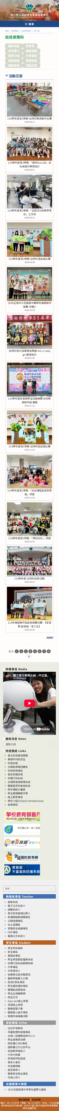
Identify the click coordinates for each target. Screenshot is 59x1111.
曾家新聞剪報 (15, 774)
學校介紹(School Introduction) (26, 801)
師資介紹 (14, 56)
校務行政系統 (15, 778)
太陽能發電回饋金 (18, 767)
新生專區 (13, 952)
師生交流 (13, 997)
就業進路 (14, 60)
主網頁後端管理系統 (19, 782)
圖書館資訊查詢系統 (19, 786)
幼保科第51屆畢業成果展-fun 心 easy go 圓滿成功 (29, 352)
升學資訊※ (14, 971)
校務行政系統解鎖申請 (20, 963)
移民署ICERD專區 (17, 1043)
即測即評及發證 (16, 1058)
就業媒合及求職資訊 (19, 974)
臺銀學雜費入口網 (18, 978)
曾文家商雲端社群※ (19, 913)
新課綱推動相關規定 (19, 917)
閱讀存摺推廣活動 (18, 1016)
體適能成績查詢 (16, 989)
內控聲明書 (14, 1066)
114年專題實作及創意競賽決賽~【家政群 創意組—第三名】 (29, 624)
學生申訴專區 (15, 948)
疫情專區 (13, 804)
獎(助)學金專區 (16, 982)
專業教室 (31, 60)
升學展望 (31, 56)
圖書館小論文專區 (18, 1012)
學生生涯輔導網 (16, 993)
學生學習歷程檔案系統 (20, 959)
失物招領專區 (15, 770)
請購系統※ (14, 909)
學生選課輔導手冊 (18, 793)
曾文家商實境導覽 (18, 755)
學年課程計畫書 (16, 789)
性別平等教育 (15, 1028)
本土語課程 (14, 924)
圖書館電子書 (15, 1008)
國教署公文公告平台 (19, 1047)
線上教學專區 (15, 797)
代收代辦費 (14, 1055)
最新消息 (14, 46)
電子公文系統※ (16, 906)
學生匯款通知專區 (18, 986)
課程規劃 (31, 51)
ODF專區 (13, 932)
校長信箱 (13, 763)
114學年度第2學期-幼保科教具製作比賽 (29, 118)
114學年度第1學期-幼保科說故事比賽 (30, 446)
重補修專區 (14, 955)
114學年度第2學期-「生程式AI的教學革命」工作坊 (30, 212)
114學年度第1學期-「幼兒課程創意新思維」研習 (29, 492)
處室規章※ (14, 1070)
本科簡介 (14, 51)
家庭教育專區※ (16, 1051)
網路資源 (14, 65)
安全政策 (36, 1099)
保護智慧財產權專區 (19, 1032)
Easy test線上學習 (18, 1001)
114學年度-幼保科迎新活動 (29, 578)
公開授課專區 (15, 921)
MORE (50, 637)
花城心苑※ (14, 1077)
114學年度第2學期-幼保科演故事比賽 (30, 259)
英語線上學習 (15, 1005)
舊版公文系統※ (16, 936)
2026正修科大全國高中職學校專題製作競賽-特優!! (29, 304)
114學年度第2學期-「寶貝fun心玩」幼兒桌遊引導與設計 (29, 164)
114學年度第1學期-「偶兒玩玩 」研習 (29, 538)
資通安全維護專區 (18, 928)
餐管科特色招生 (16, 759)
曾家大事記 (14, 1062)
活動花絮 (31, 65)
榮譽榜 (30, 46)
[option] (29, 703)
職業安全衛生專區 (18, 1073)
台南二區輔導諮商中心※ (21, 1036)
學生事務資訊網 (16, 1039)
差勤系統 (13, 902)
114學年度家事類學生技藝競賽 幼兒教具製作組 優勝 (29, 400)
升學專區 (13, 967)
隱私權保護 (23, 1099)
